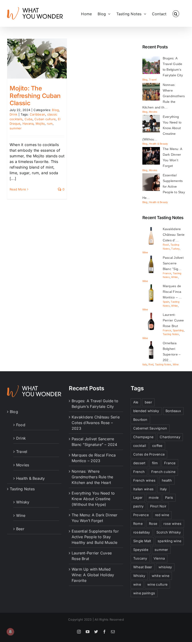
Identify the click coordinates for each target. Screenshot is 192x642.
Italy (144, 364)
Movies (153, 111)
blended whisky (146, 411)
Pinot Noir (158, 506)
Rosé (166, 244)
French (139, 472)
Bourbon (140, 420)
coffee (157, 446)
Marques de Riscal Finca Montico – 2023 (94, 458)
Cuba (29, 119)
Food (20, 424)
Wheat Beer (142, 567)
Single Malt (142, 541)
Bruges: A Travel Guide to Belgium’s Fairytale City (95, 403)
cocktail (139, 446)
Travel (152, 79)
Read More (18, 189)
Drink (13, 114)
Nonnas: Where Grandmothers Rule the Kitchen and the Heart (92, 477)
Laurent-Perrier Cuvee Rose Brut (92, 556)
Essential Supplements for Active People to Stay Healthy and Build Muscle (95, 537)
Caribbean (37, 114)
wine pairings (144, 593)
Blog (55, 110)
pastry (138, 506)
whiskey (165, 567)
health (167, 480)
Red (150, 364)
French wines (144, 480)
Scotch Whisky (168, 532)
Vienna (159, 558)
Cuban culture (45, 119)
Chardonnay (170, 437)
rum (50, 123)
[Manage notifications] (10, 631)
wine (137, 584)
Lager (137, 497)
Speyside (140, 550)
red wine (162, 515)
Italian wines (143, 489)
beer (148, 402)
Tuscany (140, 558)
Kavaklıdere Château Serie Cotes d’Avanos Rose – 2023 (96, 423)
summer (16, 128)
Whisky (22, 502)
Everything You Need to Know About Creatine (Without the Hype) (93, 499)
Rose (153, 524)
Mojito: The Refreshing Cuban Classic (35, 95)
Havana (27, 123)
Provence (141, 515)
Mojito (40, 123)
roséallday (141, 532)
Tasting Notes (171, 334)
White (174, 277)
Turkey (175, 248)
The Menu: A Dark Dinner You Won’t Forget (95, 518)
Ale (135, 402)
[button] (176, 13)
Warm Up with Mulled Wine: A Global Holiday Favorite (93, 575)
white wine (160, 576)
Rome (138, 524)
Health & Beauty (158, 143)
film (155, 463)
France (167, 273)
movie (154, 497)
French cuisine (163, 472)
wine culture (157, 584)
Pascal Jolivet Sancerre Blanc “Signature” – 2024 (94, 442)
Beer (20, 528)
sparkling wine (169, 541)
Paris (169, 497)
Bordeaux (173, 411)
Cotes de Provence (149, 454)
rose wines (172, 524)
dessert (139, 463)
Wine (145, 252)
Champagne (143, 437)
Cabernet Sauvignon (150, 428)
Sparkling (178, 330)
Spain (166, 301)
